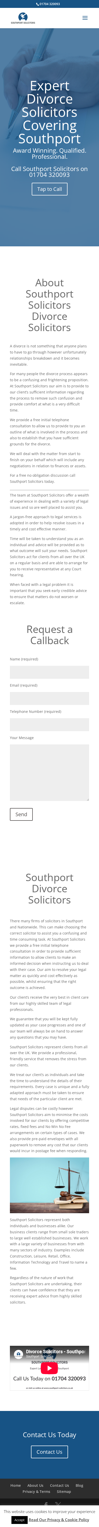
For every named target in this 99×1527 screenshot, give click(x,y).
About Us (35, 1485)
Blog (79, 1485)
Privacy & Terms (36, 1491)
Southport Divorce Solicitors (49, 888)
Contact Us (49, 1451)
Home (15, 1485)
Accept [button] (19, 1520)
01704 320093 (49, 174)
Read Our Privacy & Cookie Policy (59, 1519)
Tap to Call (49, 189)
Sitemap (64, 1491)
